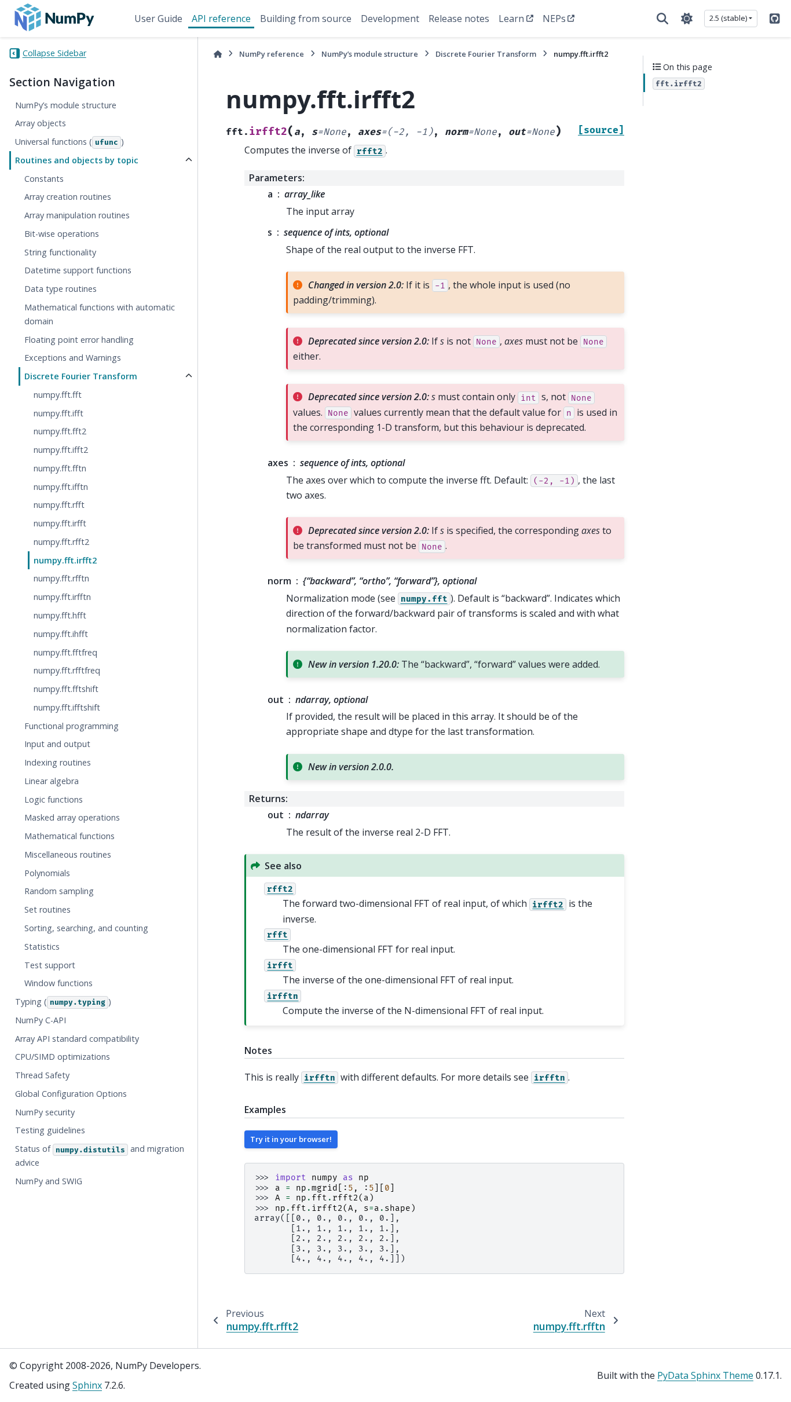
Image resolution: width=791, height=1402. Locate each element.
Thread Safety (42, 1075)
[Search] (662, 18)
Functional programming (71, 725)
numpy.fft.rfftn (61, 578)
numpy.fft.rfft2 (61, 541)
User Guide (158, 18)
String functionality (60, 252)
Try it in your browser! (291, 1139)
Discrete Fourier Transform (80, 376)
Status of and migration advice (99, 1156)
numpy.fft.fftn (60, 468)
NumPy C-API (40, 1020)
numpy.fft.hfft (60, 615)
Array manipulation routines (77, 215)
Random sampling (59, 891)
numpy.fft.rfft (59, 505)
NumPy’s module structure (65, 105)
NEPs (554, 18)
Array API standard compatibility (77, 1038)
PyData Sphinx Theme (705, 1375)
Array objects (40, 123)
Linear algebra (51, 780)
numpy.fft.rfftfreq (67, 670)
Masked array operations (72, 817)
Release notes (459, 18)
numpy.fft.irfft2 (65, 560)
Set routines (47, 910)
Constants (44, 178)
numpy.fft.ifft (58, 413)
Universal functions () (69, 141)
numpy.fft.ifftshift (67, 707)
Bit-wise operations (61, 233)
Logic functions (53, 799)
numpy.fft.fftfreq (65, 652)
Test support (49, 965)
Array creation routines (67, 197)
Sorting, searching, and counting (86, 928)
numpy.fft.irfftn (62, 597)
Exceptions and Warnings (72, 358)
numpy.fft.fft (58, 394)
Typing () (63, 1001)
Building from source (305, 18)
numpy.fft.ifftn (61, 486)
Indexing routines (57, 762)
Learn (511, 18)
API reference (221, 18)
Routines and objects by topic (76, 160)
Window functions (58, 983)
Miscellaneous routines (67, 854)
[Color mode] (687, 18)
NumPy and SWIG (48, 1181)
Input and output (57, 744)
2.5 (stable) (728, 18)
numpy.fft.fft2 (60, 431)
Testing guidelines (50, 1130)
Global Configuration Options (71, 1093)
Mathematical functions (69, 836)
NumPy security (45, 1112)
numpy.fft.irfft (60, 523)
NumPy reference (271, 54)
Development (390, 18)
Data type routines (60, 289)
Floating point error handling (79, 339)
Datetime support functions (77, 270)
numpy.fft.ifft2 (61, 449)
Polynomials (47, 872)
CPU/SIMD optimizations (62, 1057)
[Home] (218, 54)
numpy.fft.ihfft (61, 633)
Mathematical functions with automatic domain (99, 314)
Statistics (42, 946)
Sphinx (87, 1385)
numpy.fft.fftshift (66, 688)
